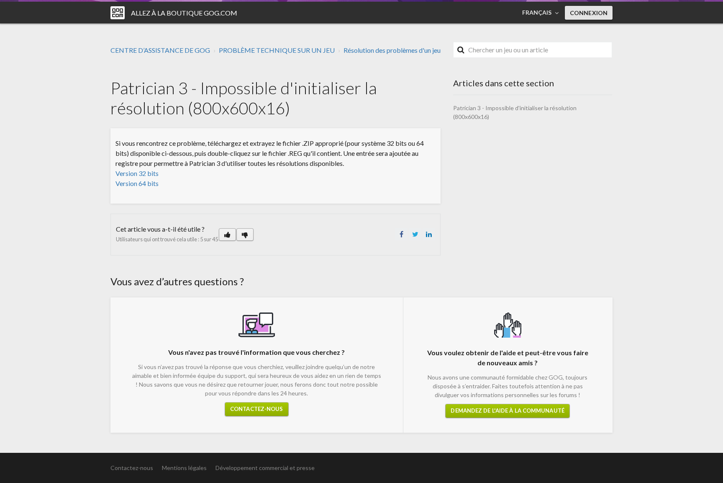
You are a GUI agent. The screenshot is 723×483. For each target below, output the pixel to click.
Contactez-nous (256, 409)
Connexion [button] (589, 12)
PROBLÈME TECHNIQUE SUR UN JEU (277, 50)
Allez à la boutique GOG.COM (184, 13)
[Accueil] (117, 12)
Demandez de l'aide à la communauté (507, 410)
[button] (227, 234)
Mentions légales (184, 467)
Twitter (415, 234)
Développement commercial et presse (265, 467)
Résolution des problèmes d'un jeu (392, 50)
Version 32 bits (137, 173)
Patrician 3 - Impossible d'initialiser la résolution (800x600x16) (515, 112)
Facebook (401, 234)
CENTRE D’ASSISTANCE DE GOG (160, 50)
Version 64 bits (137, 183)
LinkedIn (429, 234)
